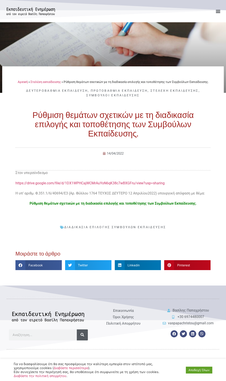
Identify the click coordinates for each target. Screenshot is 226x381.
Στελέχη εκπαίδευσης (45, 82)
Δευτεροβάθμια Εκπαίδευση (57, 90)
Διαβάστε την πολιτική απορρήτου (40, 376)
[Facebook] (174, 333)
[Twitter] (183, 333)
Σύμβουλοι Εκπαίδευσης (112, 95)
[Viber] (201, 333)
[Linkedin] (192, 333)
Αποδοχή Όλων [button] (199, 370)
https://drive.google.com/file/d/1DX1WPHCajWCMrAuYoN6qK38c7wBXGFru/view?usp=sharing (90, 183)
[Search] (82, 334)
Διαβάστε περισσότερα (71, 368)
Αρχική (23, 82)
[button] (218, 11)
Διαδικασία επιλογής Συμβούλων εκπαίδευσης (115, 227)
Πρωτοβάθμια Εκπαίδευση (119, 90)
